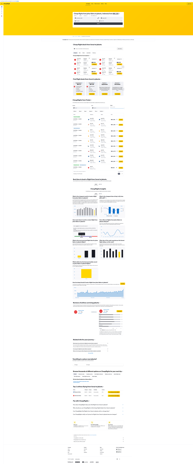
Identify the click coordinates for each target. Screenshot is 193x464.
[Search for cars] (1, 11)
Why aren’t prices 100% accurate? (79, 441)
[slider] (124, 108)
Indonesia (79, 36)
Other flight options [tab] (77, 376)
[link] (79, 94)
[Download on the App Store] (118, 452)
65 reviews (80, 313)
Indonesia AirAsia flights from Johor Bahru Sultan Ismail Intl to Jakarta (81, 382)
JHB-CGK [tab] (100, 184)
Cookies (17, 1)
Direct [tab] (84, 52)
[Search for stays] (1, 9)
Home (73, 36)
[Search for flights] (1, 7)
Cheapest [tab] (75, 52)
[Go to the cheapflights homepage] (7, 3)
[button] (192, 1)
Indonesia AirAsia (81, 310)
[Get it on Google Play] (118, 449)
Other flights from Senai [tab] (86, 376)
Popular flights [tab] (94, 376)
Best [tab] (79, 52)
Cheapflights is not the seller (78, 437)
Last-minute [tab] (88, 52)
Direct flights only (94, 15)
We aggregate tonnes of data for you (80, 439)
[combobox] (76, 15)
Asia (76, 36)
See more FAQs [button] (90, 353)
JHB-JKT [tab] (96, 184)
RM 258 (116, 13)
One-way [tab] (94, 52)
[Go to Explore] (1, 13)
